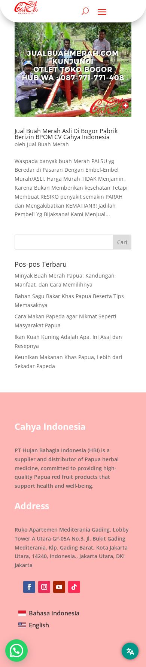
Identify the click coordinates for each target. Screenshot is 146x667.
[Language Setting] (130, 651)
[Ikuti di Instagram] (44, 587)
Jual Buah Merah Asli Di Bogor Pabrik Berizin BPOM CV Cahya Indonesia (66, 134)
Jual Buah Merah (48, 144)
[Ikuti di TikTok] (74, 587)
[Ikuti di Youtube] (59, 587)
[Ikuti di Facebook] (29, 587)
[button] (16, 650)
